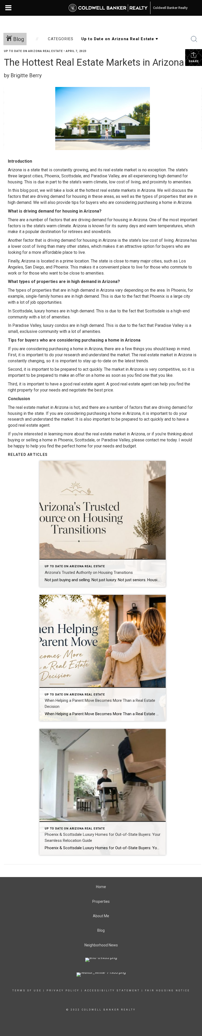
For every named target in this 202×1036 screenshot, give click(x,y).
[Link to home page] (108, 8)
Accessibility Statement (112, 990)
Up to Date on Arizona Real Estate (33, 51)
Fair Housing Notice (167, 990)
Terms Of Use (27, 990)
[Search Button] (194, 39)
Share (194, 61)
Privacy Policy (63, 990)
